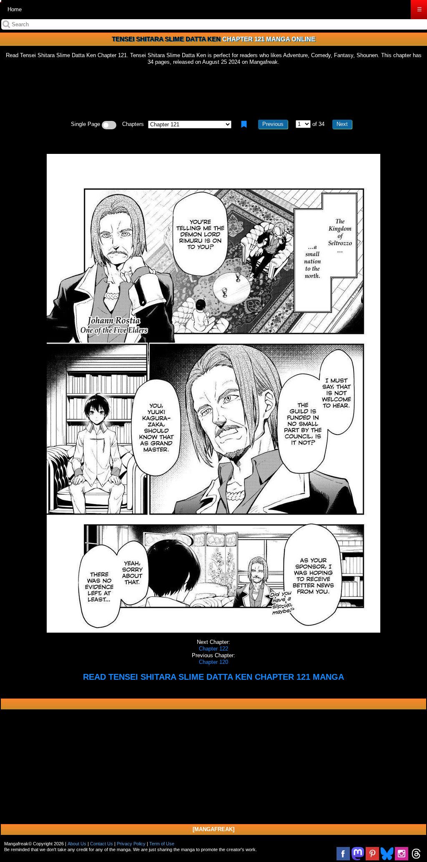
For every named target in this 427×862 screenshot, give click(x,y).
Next (342, 124)
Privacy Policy (131, 843)
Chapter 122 (213, 649)
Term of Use (161, 843)
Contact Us (101, 843)
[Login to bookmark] (244, 124)
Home (15, 9)
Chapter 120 (213, 662)
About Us (77, 843)
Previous (273, 124)
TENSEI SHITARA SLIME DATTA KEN (166, 39)
